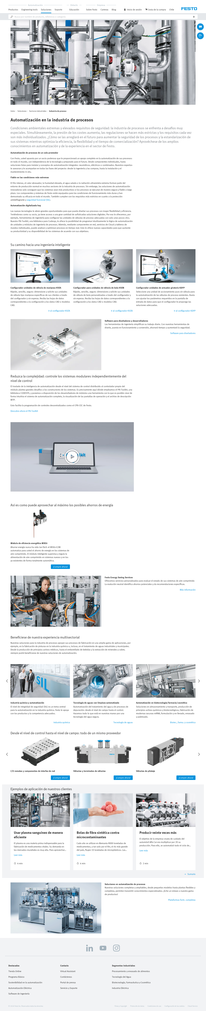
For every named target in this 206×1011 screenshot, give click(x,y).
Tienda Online (14, 971)
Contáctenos (66, 976)
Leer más (18, 855)
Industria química (62, 722)
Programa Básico (16, 976)
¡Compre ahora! (60, 566)
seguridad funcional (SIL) (38, 199)
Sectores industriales (37, 110)
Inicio (13, 110)
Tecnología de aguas (123, 722)
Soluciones (22, 110)
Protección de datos (137, 1006)
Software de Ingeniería (18, 993)
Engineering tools (29, 9)
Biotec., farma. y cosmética (182, 722)
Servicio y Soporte (68, 988)
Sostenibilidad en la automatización (25, 982)
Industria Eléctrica (120, 988)
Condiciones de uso (154, 1006)
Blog (114, 9)
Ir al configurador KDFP (184, 310)
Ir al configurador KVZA (59, 310)
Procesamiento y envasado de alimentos (131, 971)
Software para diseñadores (182, 333)
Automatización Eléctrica (20, 988)
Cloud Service (193, 1006)
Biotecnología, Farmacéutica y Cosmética (131, 982)
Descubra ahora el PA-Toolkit (24, 411)
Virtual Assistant (67, 971)
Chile (171, 9)
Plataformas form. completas (181, 900)
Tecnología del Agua (121, 976)
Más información (187, 589)
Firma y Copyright (121, 1006)
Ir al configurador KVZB (122, 310)
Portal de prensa (68, 982)
